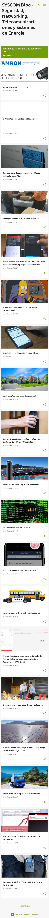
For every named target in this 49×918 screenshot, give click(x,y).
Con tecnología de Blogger (26, 914)
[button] (44, 95)
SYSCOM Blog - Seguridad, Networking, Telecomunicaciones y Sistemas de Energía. (18, 19)
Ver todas (7, 55)
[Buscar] (39, 5)
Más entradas (24, 906)
